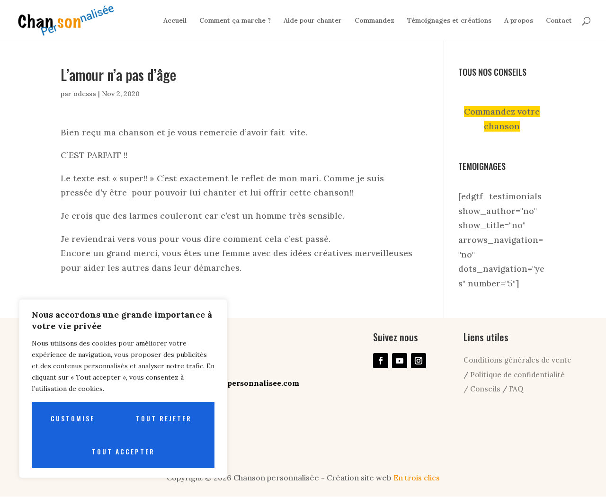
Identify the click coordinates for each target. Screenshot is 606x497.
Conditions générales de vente (517, 359)
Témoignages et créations (449, 21)
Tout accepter (123, 451)
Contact (559, 21)
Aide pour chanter (313, 21)
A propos (518, 21)
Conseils (486, 388)
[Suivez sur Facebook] (380, 360)
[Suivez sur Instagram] (418, 360)
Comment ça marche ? (235, 21)
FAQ (516, 388)
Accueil (175, 21)
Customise (73, 418)
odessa (84, 93)
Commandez (374, 21)
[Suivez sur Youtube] (399, 360)
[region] (123, 388)
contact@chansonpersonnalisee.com (229, 383)
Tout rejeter (164, 418)
